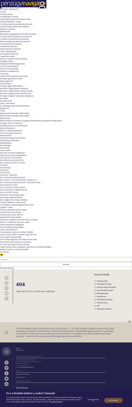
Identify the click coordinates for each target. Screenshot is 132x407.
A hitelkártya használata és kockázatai (14, 39)
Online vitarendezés (7, 103)
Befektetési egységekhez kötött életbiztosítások (18, 34)
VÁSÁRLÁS (4, 170)
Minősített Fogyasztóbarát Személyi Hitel (15, 93)
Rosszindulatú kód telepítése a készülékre (15, 242)
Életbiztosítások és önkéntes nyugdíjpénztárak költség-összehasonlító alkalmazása (31, 121)
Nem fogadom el (93, 400)
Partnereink (4, 252)
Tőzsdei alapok (5, 84)
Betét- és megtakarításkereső (11, 131)
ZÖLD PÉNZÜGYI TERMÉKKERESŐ (13, 190)
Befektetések (5, 32)
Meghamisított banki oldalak (10, 217)
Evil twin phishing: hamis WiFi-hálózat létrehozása (18, 240)
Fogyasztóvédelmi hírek (22, 374)
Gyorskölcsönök (6, 101)
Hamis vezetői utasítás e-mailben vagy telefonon (18, 235)
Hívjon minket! (5, 150)
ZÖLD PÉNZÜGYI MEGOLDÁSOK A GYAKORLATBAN (20, 183)
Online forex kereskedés (9, 69)
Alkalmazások (5, 118)
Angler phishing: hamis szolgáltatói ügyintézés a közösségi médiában (26, 247)
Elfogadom (113, 400)
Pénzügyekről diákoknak (9, 54)
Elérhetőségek (5, 145)
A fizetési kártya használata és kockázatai (16, 37)
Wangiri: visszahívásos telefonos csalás (14, 222)
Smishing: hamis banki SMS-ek (11, 215)
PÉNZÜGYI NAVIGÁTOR (9, 9)
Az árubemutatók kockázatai (10, 44)
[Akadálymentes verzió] (1, 256)
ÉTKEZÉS (4, 165)
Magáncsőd (4, 108)
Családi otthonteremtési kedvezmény (14, 76)
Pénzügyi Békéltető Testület (10, 22)
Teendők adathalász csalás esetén (13, 202)
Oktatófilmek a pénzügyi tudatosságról (14, 116)
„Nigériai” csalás (6, 207)
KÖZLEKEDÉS (5, 168)
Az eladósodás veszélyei (9, 17)
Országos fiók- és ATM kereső (11, 123)
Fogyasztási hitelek (7, 56)
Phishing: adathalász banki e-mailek (13, 210)
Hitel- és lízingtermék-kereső (10, 133)
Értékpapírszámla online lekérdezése (13, 126)
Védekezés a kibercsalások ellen (12, 195)
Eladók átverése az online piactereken (14, 249)
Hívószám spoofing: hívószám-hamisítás (14, 244)
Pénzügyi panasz (6, 14)
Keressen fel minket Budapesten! (12, 153)
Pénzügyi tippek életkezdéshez (11, 86)
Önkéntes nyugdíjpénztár (9, 71)
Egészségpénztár (6, 81)
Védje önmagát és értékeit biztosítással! (15, 41)
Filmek (2, 111)
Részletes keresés (7, 268)
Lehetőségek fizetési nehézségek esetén (15, 19)
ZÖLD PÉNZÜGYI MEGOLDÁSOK (12, 178)
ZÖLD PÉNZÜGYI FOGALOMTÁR (12, 188)
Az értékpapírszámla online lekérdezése (15, 106)
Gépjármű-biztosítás (7, 29)
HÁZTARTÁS (5, 173)
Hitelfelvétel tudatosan (9, 46)
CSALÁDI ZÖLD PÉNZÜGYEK (11, 158)
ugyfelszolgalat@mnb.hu (27, 367)
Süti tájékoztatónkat (55, 402)
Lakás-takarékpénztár (8, 51)
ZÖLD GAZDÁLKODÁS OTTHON (12, 163)
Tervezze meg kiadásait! (9, 66)
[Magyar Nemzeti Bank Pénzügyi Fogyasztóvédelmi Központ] (23, 8)
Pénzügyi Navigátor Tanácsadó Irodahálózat (17, 96)
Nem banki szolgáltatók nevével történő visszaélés (19, 220)
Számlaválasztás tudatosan (10, 49)
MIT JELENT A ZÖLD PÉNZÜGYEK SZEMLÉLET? (18, 180)
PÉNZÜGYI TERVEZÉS (8, 175)
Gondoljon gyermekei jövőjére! (11, 79)
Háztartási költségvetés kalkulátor (13, 138)
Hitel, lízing (4, 74)
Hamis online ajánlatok (8, 230)
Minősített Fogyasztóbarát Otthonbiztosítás (16, 91)
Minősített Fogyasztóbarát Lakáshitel (14, 89)
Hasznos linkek (20, 377)
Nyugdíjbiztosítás (6, 61)
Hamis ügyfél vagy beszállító (11, 237)
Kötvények (4, 98)
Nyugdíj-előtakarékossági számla (12, 64)
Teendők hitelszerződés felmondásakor (14, 27)
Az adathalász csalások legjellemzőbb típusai (17, 205)
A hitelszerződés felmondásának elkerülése (16, 24)
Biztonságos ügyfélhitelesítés (11, 197)
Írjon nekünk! (5, 148)
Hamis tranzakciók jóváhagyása (12, 225)
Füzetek (3, 12)
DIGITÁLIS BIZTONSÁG (9, 192)
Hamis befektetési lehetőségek (12, 227)
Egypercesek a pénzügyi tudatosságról (14, 113)
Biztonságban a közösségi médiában (13, 200)
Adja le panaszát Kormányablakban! (13, 155)
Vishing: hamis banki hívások (10, 212)
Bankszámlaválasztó (7, 128)
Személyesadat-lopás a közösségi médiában (16, 232)
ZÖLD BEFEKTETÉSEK (9, 185)
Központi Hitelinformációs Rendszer (13, 59)
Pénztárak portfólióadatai (9, 141)
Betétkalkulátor (6, 136)
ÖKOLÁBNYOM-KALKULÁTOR (11, 160)
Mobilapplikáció (6, 143)
